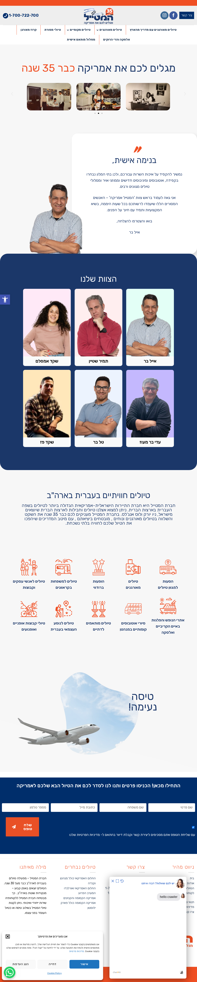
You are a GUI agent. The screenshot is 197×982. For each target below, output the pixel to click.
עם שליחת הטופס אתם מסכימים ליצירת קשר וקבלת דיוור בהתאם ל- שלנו (132, 835)
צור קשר (186, 15)
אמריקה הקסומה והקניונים (79, 898)
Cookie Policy (54, 973)
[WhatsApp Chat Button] (9, 972)
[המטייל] (98, 15)
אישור (84, 964)
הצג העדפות (21, 964)
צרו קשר (189, 912)
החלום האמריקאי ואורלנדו (80, 888)
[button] (5, 300)
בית (192, 878)
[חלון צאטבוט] (147, 928)
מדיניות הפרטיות (88, 835)
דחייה (52, 964)
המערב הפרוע (87, 893)
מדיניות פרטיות (76, 951)
